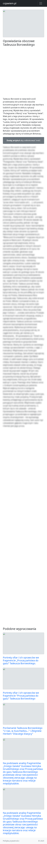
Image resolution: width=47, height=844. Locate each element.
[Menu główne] (40, 3)
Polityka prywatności (11, 841)
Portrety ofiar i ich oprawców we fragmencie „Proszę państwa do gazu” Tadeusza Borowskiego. (21, 660)
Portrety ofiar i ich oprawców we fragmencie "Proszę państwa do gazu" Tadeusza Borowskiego (21, 695)
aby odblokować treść (23, 140)
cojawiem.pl (9, 3)
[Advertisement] (23, 71)
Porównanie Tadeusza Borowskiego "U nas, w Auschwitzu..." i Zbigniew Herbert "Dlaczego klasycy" (22, 730)
